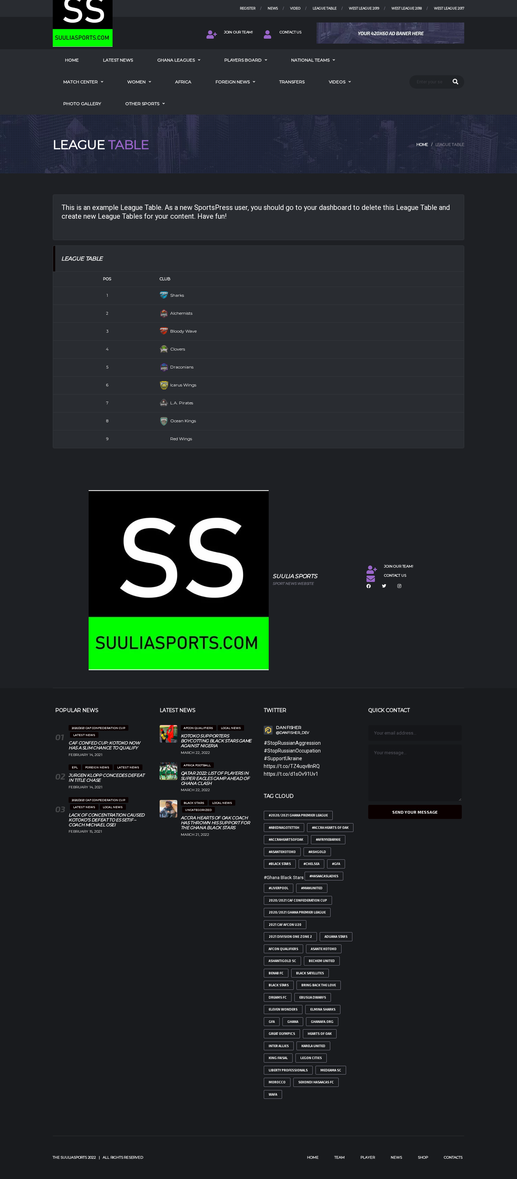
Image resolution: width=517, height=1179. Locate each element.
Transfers (292, 81)
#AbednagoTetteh (284, 827)
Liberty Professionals (288, 1070)
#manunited (312, 888)
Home (72, 60)
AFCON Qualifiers (283, 949)
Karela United (313, 1046)
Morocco (277, 1082)
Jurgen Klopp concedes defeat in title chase (107, 778)
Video (295, 8)
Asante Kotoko (324, 949)
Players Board (243, 60)
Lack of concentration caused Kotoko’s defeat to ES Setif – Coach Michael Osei (107, 819)
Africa (183, 81)
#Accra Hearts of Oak (330, 827)
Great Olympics (282, 1034)
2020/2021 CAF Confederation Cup (298, 900)
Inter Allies (279, 1046)
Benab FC (276, 973)
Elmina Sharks (323, 1009)
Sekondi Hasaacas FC (316, 1082)
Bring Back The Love (318, 985)
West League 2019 (364, 8)
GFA (272, 1022)
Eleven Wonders (283, 1009)
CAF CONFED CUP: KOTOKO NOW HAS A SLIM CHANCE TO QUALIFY (104, 745)
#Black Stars (280, 864)
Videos (337, 81)
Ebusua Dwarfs (312, 997)
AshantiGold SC (282, 961)
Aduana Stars (336, 936)
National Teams (310, 60)
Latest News (118, 60)
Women (136, 81)
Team (339, 1157)
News (273, 8)
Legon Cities (311, 1058)
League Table (325, 8)
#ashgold (317, 852)
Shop (423, 1157)
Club (165, 278)
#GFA (336, 864)
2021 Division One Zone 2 (290, 936)
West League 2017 (449, 8)
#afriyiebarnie (328, 839)
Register (247, 8)
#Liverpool (278, 888)
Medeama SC (330, 1070)
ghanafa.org (322, 1022)
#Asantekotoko (282, 852)
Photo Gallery (82, 103)
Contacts (453, 1157)
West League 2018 (406, 8)
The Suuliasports (70, 1157)
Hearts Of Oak (320, 1034)
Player (367, 1157)
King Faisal (278, 1058)
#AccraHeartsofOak (286, 839)
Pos (107, 278)
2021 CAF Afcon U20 (285, 925)
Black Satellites (310, 973)
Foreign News (233, 81)
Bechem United (322, 961)
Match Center (80, 81)
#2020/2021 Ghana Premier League (298, 815)
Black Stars (279, 985)
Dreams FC (278, 997)
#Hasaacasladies (323, 876)
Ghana (292, 1022)
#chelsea (311, 864)
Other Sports (142, 103)
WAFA (273, 1094)
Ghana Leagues (176, 60)
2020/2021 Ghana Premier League (297, 912)
